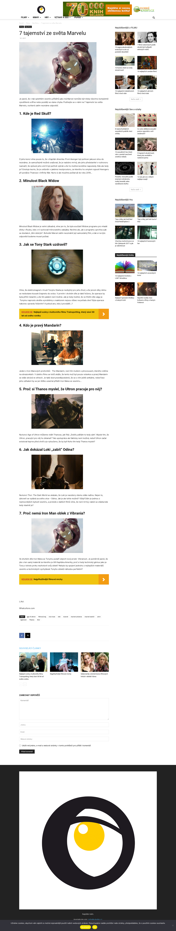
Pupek (77, 17)
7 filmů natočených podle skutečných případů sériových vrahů (146, 47)
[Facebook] (21, 635)
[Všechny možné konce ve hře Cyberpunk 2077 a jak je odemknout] (125, 232)
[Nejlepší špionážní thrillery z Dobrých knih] (125, 289)
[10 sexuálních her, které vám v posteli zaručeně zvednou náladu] (125, 144)
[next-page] (25, 684)
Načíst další (135, 99)
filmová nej (42, 617)
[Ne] (172, 925)
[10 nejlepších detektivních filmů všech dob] (125, 82)
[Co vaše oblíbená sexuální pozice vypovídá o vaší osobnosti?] (147, 120)
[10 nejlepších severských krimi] (147, 265)
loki (59, 617)
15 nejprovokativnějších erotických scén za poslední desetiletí (123, 49)
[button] (154, 18)
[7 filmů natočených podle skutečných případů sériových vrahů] (147, 37)
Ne (95, 927)
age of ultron (31, 617)
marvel (65, 617)
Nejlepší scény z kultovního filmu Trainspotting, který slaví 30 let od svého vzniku (31, 676)
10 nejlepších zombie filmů (147, 71)
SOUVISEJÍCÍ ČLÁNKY (30, 648)
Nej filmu (35, 23)
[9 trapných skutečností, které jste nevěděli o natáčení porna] (147, 144)
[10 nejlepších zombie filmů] (147, 62)
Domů (21, 23)
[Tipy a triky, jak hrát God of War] (147, 210)
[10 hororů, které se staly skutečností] (125, 61)
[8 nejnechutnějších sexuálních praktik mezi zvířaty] (125, 120)
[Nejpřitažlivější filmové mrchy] (64, 662)
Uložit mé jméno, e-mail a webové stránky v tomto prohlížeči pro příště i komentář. (56, 745)
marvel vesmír (89, 617)
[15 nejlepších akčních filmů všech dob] (147, 82)
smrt (98, 617)
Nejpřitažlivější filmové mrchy (60, 674)
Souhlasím (85, 927)
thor (38, 620)
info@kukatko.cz (95, 919)
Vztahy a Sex (62, 17)
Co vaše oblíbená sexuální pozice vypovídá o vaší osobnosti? (146, 131)
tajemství (23, 620)
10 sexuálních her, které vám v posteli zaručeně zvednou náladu (123, 154)
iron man (52, 617)
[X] (27, 635)
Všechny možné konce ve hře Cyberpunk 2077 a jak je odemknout (124, 243)
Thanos (31, 620)
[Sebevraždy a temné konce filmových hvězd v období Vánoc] (95, 662)
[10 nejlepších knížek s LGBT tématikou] (125, 267)
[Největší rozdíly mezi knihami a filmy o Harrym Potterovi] (147, 289)
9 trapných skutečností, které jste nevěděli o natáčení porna (145, 155)
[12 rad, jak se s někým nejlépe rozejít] (147, 168)
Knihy (36, 17)
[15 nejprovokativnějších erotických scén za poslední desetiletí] (125, 38)
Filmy (24, 17)
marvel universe (76, 617)
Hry (47, 17)
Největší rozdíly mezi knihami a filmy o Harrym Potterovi (146, 300)
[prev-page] (20, 684)
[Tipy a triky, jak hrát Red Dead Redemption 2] (125, 210)
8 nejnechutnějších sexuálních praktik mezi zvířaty (123, 131)
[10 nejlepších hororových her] (147, 232)
